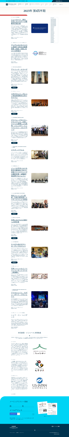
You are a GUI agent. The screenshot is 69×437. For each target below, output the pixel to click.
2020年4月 (52, 37)
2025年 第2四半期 (53, 24)
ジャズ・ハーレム (17, 150)
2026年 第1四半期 (53, 20)
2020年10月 (52, 35)
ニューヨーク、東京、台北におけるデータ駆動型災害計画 (19, 22)
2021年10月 (52, 33)
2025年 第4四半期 (53, 21)
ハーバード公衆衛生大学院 (22, 225)
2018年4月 (52, 42)
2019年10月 (52, 38)
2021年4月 (52, 34)
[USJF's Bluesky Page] (58, 426)
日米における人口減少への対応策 (19, 221)
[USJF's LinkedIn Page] (52, 426)
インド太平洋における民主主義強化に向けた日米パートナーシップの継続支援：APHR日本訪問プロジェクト (19, 172)
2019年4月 (52, 39)
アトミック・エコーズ (19, 69)
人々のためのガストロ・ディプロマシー (18, 245)
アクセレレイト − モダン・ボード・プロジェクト (19, 295)
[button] (62, 4)
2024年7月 (52, 28)
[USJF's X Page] (55, 426)
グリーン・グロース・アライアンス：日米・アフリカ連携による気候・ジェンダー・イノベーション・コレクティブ (19, 125)
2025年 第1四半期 (53, 25)
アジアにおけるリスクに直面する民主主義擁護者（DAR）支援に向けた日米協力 (19, 48)
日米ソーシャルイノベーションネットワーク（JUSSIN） (19, 270)
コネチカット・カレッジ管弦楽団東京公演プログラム (19, 96)
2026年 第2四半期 (53, 19)
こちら (37, 338)
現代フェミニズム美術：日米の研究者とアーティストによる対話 (19, 198)
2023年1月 (52, 30)
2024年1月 (52, 29)
